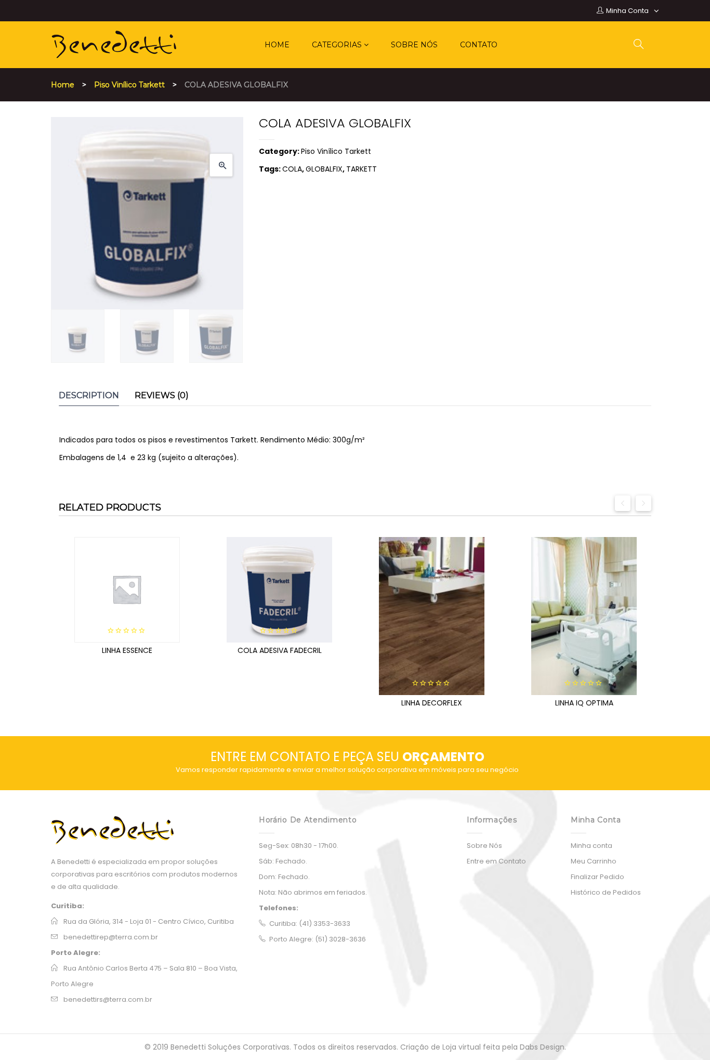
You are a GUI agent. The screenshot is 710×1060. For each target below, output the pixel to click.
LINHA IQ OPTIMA (584, 703)
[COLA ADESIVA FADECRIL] (279, 590)
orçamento (443, 756)
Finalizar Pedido (597, 877)
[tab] (89, 395)
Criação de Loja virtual (441, 1047)
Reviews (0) (162, 395)
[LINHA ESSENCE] (127, 590)
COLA (292, 169)
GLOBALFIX (324, 169)
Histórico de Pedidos (606, 892)
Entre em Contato (496, 861)
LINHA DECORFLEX (431, 703)
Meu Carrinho (593, 861)
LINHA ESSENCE (127, 650)
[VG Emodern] (147, 830)
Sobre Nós (484, 845)
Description (89, 395)
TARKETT (361, 169)
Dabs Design (542, 1047)
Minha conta (591, 845)
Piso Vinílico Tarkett (129, 84)
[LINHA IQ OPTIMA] (584, 616)
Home (62, 84)
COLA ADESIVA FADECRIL (280, 650)
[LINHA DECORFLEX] (431, 616)
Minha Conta (627, 11)
